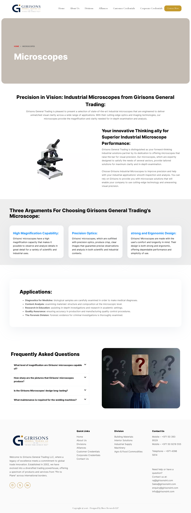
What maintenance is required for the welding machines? (45, 399)
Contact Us (83, 458)
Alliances (103, 8)
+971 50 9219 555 (171, 444)
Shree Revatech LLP (110, 508)
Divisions (89, 8)
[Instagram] (12, 485)
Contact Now (173, 8)
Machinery (119, 447)
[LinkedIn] (27, 485)
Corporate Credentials (151, 8)
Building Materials (123, 436)
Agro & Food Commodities (128, 451)
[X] (20, 485)
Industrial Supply (123, 444)
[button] (50, 367)
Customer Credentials (124, 8)
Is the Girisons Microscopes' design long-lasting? (41, 390)
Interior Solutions (123, 440)
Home (61, 8)
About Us (74, 8)
